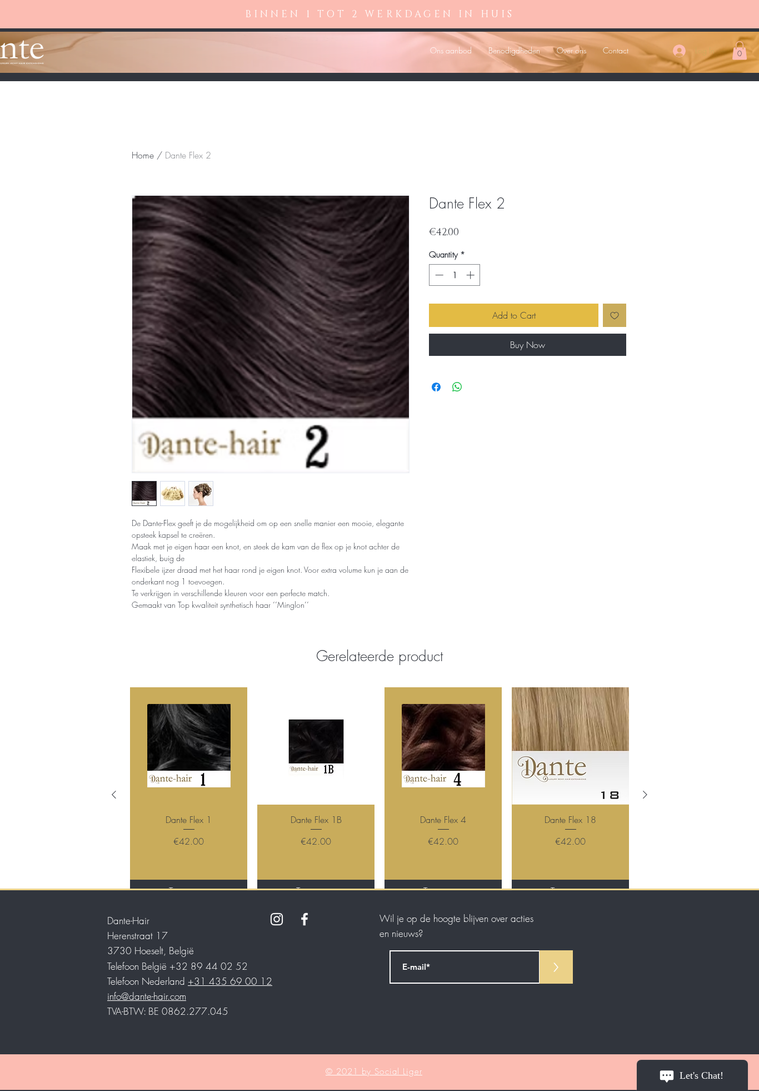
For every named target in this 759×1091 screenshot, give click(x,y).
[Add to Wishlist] (614, 315)
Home (143, 155)
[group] (379, 794)
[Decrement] (438, 275)
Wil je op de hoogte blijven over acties (456, 918)
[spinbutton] (455, 275)
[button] (739, 50)
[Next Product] (645, 794)
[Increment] (471, 275)
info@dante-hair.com (146, 996)
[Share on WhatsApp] (457, 387)
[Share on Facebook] (436, 387)
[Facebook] (304, 919)
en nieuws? (401, 933)
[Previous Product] (114, 794)
